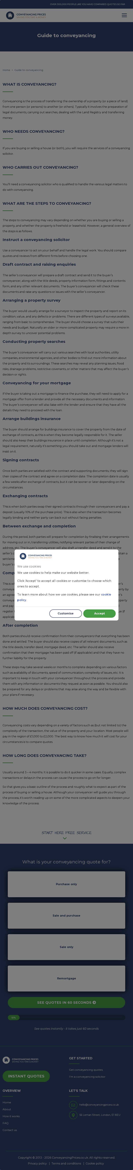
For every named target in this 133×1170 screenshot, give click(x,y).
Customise (66, 613)
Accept (99, 613)
